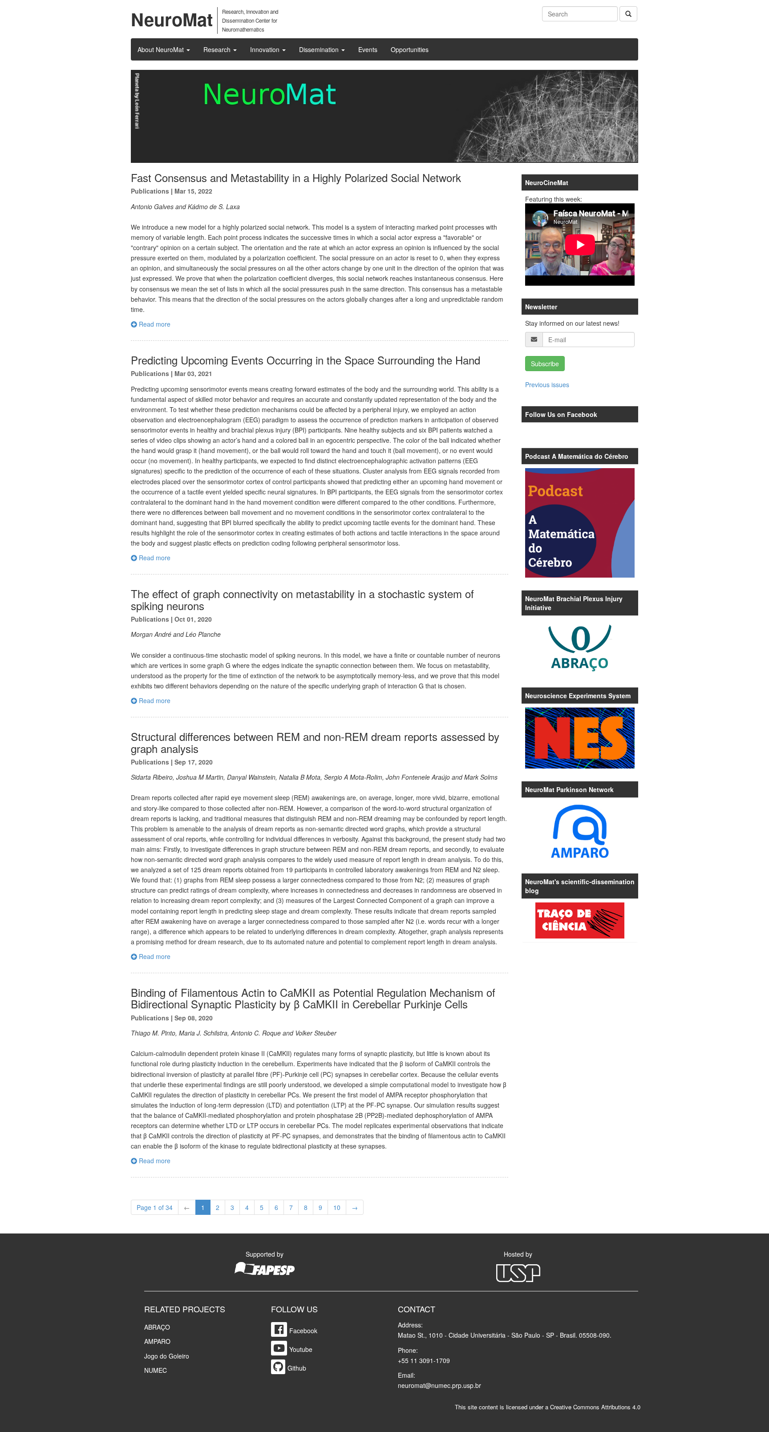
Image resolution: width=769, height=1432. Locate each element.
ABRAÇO (157, 1327)
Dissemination (319, 49)
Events (367, 49)
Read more (153, 324)
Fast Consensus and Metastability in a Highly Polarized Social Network (296, 177)
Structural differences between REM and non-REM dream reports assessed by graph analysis (315, 742)
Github (296, 1367)
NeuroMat (172, 19)
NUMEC (155, 1370)
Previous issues (547, 384)
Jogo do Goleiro (166, 1355)
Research (217, 49)
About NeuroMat (162, 49)
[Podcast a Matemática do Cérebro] (580, 523)
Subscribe (545, 363)
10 (336, 1207)
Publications (150, 190)
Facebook (303, 1330)
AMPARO (157, 1341)
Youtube (300, 1349)
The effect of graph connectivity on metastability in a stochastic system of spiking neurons (302, 599)
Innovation (265, 49)
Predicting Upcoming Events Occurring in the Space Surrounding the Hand (305, 360)
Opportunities (410, 49)
